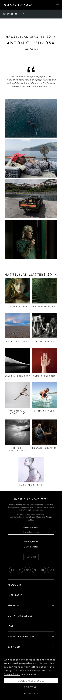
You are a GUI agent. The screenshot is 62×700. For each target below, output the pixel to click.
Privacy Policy (12, 674)
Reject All (31, 687)
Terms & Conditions (33, 517)
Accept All (31, 693)
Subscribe (31, 557)
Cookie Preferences (25, 670)
